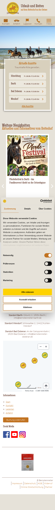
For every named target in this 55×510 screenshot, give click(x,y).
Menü (49, 23)
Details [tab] (27, 209)
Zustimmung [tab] (10, 209)
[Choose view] (46, 386)
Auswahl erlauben (27, 299)
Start (8, 401)
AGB (40, 483)
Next (52, 186)
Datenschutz (30, 483)
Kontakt (6, 23)
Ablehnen (27, 307)
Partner (48, 487)
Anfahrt (16, 23)
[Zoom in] (46, 346)
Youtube (14, 434)
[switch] (48, 264)
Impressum (17, 483)
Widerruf (48, 483)
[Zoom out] (40, 346)
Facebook (6, 434)
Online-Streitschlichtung (32, 487)
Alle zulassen (27, 292)
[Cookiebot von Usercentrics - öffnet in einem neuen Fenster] (40, 201)
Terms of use (29, 391)
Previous (3, 186)
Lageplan (27, 23)
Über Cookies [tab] (45, 209)
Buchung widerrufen (15, 419)
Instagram (22, 434)
